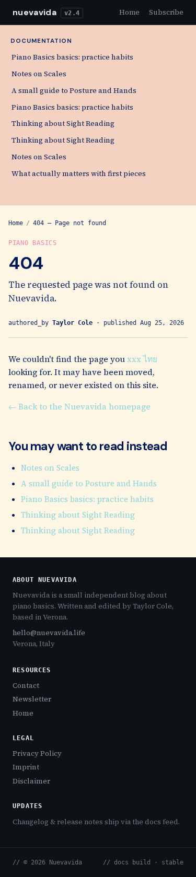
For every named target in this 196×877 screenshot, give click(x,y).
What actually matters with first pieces (78, 174)
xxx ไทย (142, 359)
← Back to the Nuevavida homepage (79, 406)
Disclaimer (31, 781)
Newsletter (32, 699)
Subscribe (166, 12)
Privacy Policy (37, 753)
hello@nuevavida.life (49, 632)
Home (129, 12)
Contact (26, 686)
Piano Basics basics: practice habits (72, 57)
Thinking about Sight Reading (62, 123)
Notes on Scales (38, 74)
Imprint (26, 767)
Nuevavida (34, 12)
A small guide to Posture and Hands (73, 91)
